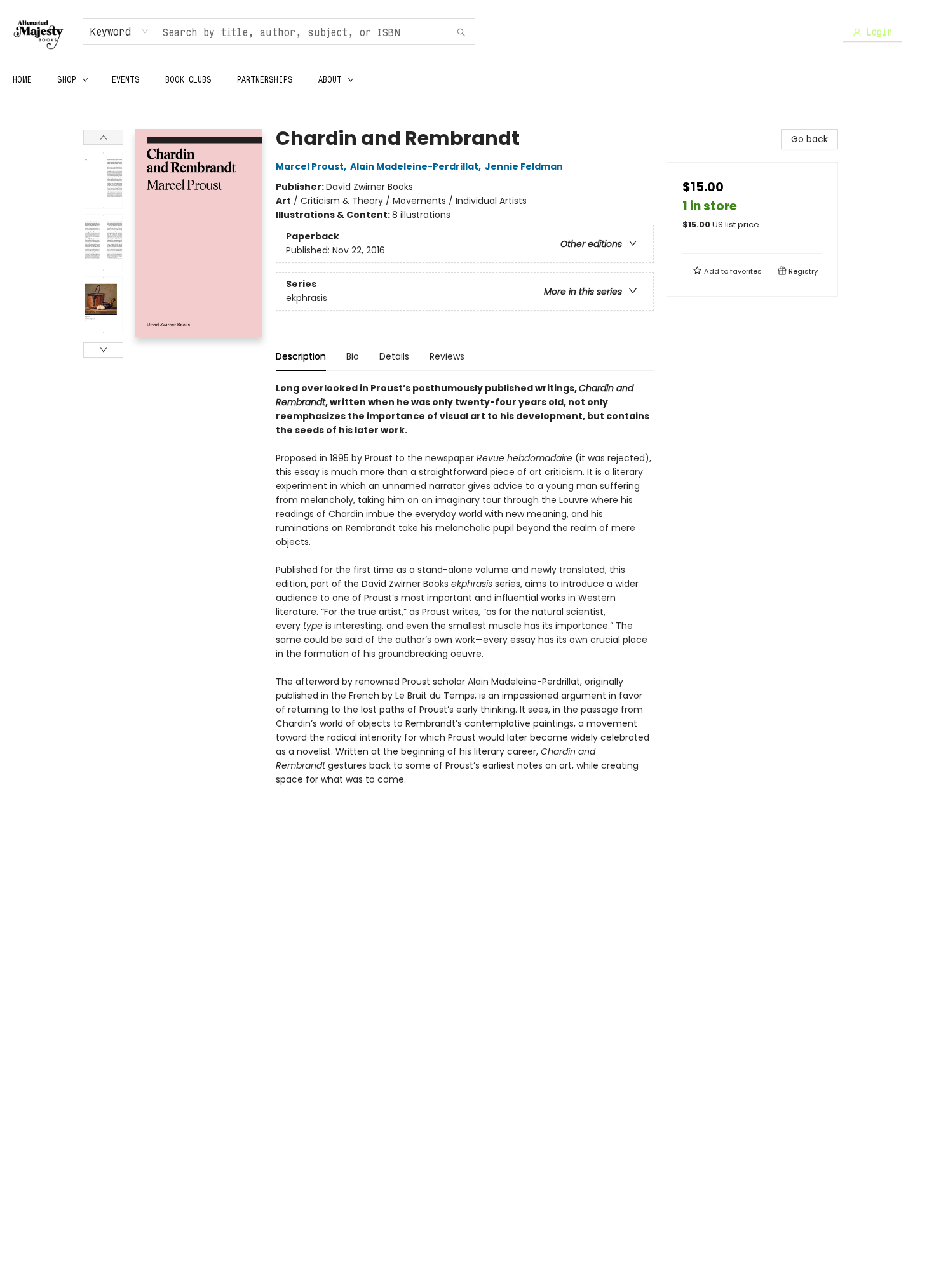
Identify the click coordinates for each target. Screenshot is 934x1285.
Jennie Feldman (524, 166)
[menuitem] (22, 79)
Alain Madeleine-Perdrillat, (416, 166)
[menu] (467, 79)
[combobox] (119, 31)
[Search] (461, 31)
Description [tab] (301, 356)
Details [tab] (394, 356)
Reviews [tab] (447, 356)
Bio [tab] (352, 356)
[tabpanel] (465, 598)
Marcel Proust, (312, 166)
